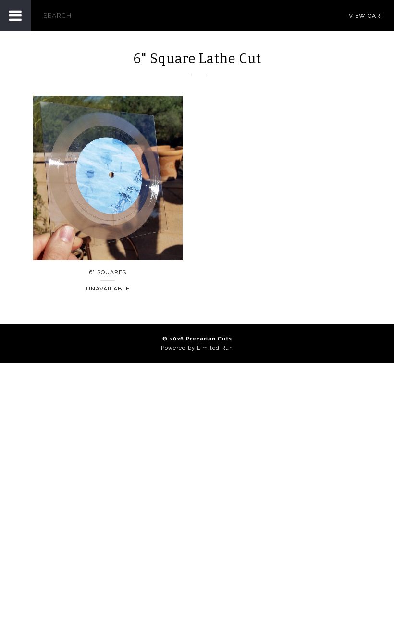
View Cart (366, 16)
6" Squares (107, 272)
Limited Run (215, 348)
